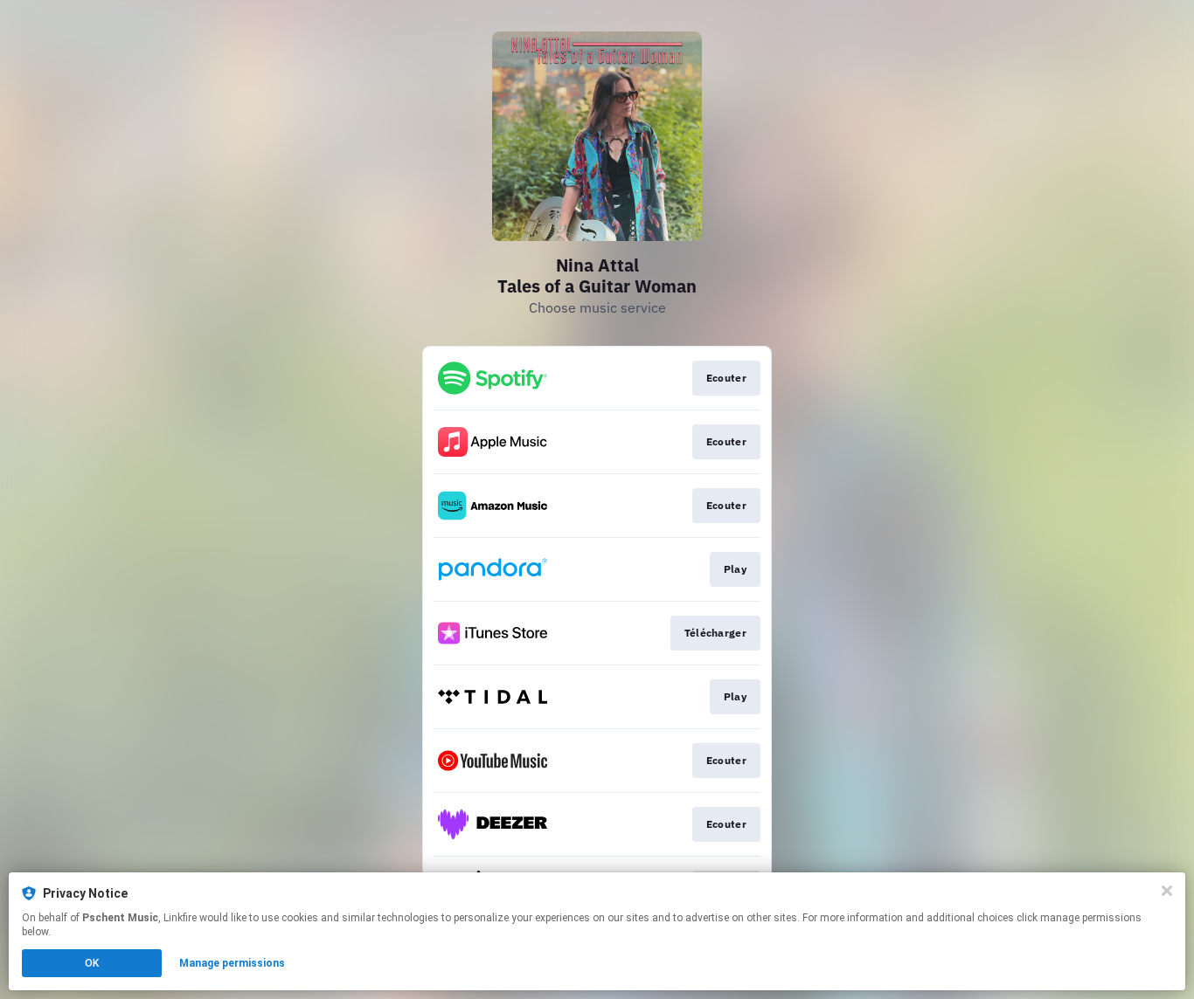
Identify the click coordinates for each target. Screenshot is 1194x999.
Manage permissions (232, 963)
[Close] (1167, 891)
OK (92, 963)
